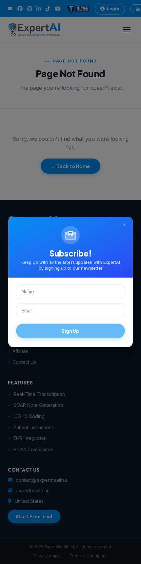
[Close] (124, 225)
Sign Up (70, 331)
